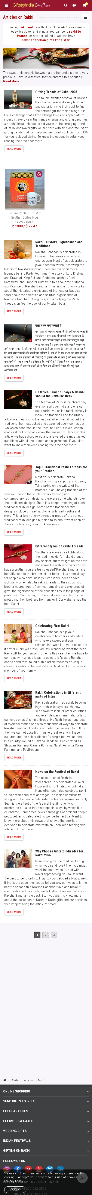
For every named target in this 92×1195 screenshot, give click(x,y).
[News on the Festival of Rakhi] (18, 781)
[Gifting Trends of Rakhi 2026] (18, 101)
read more (13, 148)
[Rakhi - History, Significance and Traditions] (18, 251)
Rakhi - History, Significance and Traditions (58, 244)
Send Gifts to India (19, 1101)
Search (65, 5)
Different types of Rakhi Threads (59, 546)
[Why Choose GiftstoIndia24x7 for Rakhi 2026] (18, 860)
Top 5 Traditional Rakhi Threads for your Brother (61, 469)
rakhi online (28, 27)
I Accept (15, 1189)
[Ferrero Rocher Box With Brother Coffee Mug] (25, 189)
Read (7, 81)
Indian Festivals (17, 1141)
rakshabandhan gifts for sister (46, 40)
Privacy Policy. (14, 1181)
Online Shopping (16, 1091)
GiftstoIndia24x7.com (31, 5)
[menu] (6, 5)
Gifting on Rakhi (16, 1151)
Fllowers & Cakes (18, 1121)
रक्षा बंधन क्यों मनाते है (48, 325)
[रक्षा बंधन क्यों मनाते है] (18, 335)
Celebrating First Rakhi (52, 626)
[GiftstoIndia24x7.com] (4, 1080)
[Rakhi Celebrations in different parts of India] (18, 702)
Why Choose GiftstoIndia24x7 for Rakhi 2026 (59, 853)
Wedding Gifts (15, 1131)
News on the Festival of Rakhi (57, 772)
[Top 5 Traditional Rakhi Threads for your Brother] (18, 476)
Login (74, 5)
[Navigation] (85, 17)
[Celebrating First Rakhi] (18, 635)
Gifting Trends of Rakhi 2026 (56, 92)
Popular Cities (15, 1111)
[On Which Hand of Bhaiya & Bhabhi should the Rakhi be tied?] (18, 401)
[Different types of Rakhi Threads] (18, 555)
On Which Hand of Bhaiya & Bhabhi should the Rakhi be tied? (60, 394)
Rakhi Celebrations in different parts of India (58, 694)
